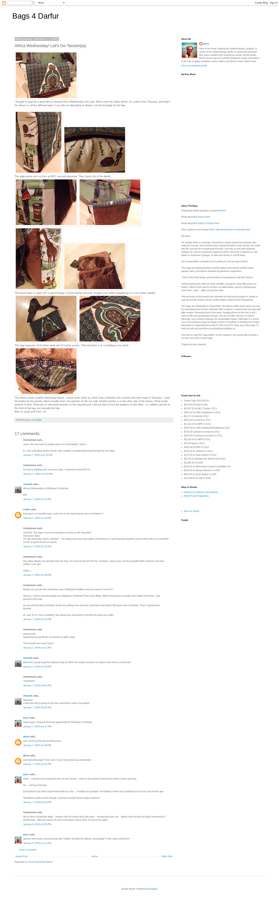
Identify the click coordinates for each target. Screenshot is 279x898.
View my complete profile (194, 65)
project (201, 217)
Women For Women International (201, 492)
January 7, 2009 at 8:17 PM (37, 726)
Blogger (153, 889)
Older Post (167, 856)
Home (94, 856)
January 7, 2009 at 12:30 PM (38, 474)
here (223, 210)
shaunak (27, 484)
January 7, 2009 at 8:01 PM (37, 685)
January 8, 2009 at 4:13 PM (37, 843)
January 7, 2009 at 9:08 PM (37, 745)
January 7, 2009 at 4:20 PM (37, 619)
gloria (26, 736)
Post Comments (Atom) (40, 862)
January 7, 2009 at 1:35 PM (37, 518)
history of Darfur (206, 223)
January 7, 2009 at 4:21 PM (37, 647)
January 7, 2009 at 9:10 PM (37, 764)
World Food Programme (196, 496)
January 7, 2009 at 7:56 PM (37, 666)
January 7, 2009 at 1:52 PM (37, 546)
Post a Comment (27, 849)
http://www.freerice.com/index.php (233, 229)
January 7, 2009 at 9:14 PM (37, 802)
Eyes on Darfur (191, 511)
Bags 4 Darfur (35, 16)
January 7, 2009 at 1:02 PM (37, 499)
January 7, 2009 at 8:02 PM (37, 707)
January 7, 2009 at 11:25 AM (37, 455)
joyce (26, 717)
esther (26, 509)
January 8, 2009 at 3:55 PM (37, 824)
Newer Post (22, 856)
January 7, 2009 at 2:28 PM (37, 575)
